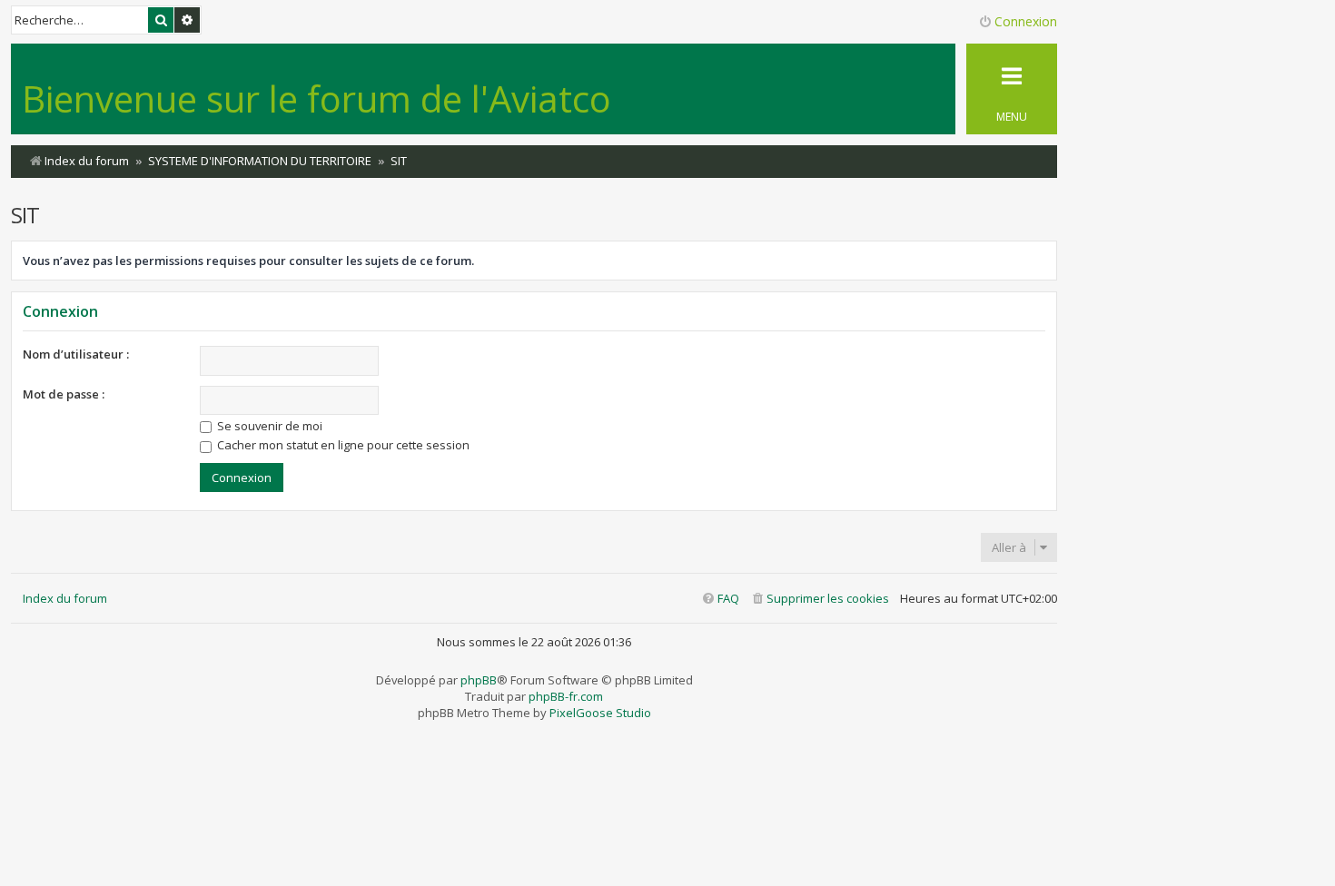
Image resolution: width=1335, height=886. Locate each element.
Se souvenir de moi (268, 426)
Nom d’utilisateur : (76, 354)
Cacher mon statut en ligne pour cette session (342, 445)
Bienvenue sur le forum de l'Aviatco (316, 98)
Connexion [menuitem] (1025, 21)
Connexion (60, 311)
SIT (25, 215)
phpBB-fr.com (566, 696)
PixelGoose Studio (600, 712)
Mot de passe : (63, 394)
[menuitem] (819, 599)
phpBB (478, 680)
